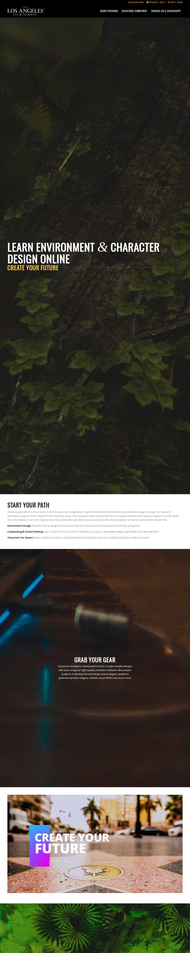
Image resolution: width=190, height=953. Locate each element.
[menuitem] (136, 2)
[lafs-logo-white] (26, 11)
